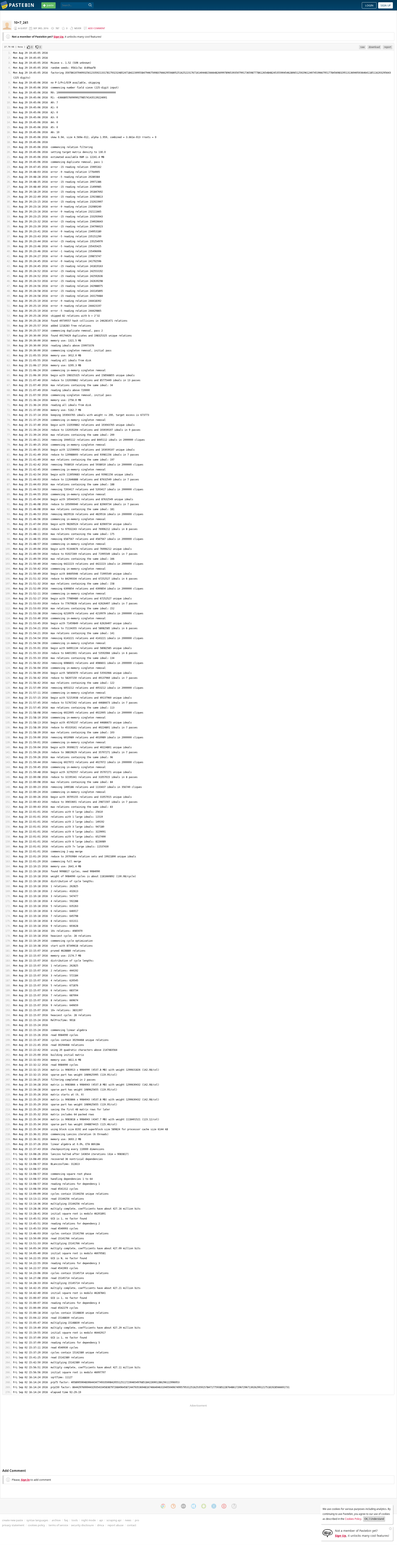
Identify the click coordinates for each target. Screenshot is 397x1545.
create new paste (12, 1520)
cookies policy (36, 1525)
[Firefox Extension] (173, 1506)
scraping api (113, 1520)
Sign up (385, 5)
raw (362, 47)
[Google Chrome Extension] (163, 1506)
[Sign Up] (327, 1533)
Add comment (96, 28)
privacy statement (13, 1525)
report (387, 47)
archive (56, 1520)
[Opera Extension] (223, 1506)
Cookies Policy (353, 1519)
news (128, 1520)
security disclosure (82, 1525)
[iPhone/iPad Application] (183, 1506)
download (374, 47)
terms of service (58, 1525)
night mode (88, 1520)
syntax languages (37, 1520)
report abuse (115, 1525)
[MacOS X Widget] (213, 1506)
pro (137, 1520)
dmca (100, 1525)
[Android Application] (203, 1506)
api (101, 1520)
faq (66, 1520)
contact (131, 1525)
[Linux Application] (234, 1506)
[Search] (90, 5)
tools (75, 1520)
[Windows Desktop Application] (193, 1506)
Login (369, 5)
